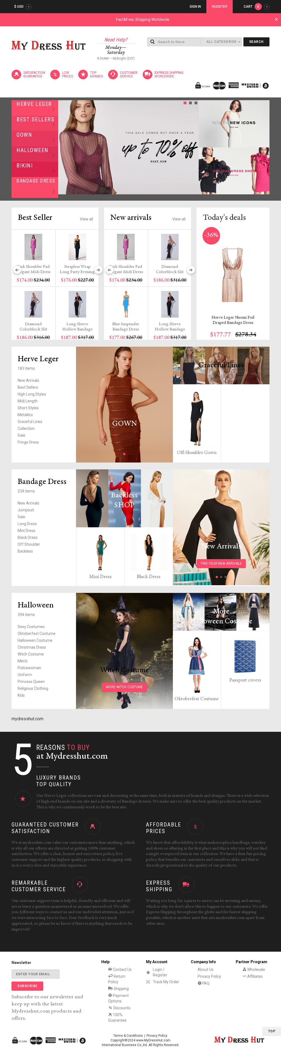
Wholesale (255, 969)
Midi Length (28, 401)
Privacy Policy (209, 976)
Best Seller (35, 218)
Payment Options (118, 998)
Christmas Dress (32, 647)
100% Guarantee (117, 1017)
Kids (21, 695)
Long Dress (27, 524)
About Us (205, 969)
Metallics (25, 415)
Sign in (195, 7)
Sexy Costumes (31, 626)
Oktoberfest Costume (36, 633)
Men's (22, 661)
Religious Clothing (33, 688)
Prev (64, 147)
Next (193, 147)
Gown (24, 134)
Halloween (32, 150)
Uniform (25, 674)
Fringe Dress (28, 442)
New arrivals (130, 218)
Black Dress (28, 537)
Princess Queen (31, 681)
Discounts (121, 1008)
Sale (21, 435)
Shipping (121, 989)
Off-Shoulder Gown (197, 452)
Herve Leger (34, 104)
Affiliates (254, 976)
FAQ (205, 983)
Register (219, 7)
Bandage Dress (35, 181)
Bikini (24, 165)
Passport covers (245, 680)
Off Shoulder (29, 544)
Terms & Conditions (128, 1036)
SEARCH (256, 42)
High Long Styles (32, 394)
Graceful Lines (30, 421)
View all (86, 219)
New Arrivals (28, 380)
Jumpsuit (26, 510)
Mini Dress (26, 530)
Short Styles (28, 408)
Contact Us (122, 969)
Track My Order (166, 982)
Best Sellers (35, 119)
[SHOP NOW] (234, 123)
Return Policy (116, 979)
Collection (26, 428)
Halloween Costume (35, 640)
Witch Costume (31, 654)
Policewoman (29, 668)
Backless (25, 551)
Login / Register (160, 972)
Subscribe (27, 986)
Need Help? (116, 40)
